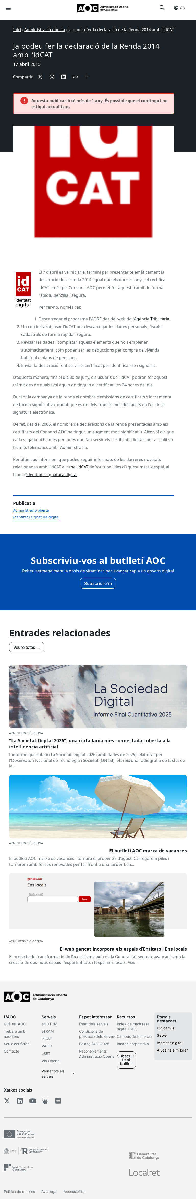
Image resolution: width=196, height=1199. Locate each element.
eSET (46, 1053)
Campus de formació (134, 1036)
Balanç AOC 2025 (94, 1044)
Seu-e (162, 1035)
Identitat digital (169, 1043)
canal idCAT (77, 467)
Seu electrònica (17, 1044)
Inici (17, 29)
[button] (8, 8)
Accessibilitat (75, 1191)
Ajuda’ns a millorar (172, 1050)
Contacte (11, 1051)
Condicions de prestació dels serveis (97, 1034)
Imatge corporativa (133, 1044)
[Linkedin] (20, 1101)
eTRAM (48, 1031)
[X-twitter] (7, 1101)
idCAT (47, 1038)
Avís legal (49, 1191)
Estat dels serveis (93, 1024)
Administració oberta (44, 29)
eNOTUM (49, 1024)
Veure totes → (26, 647)
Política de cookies (19, 1191)
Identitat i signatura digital (51, 474)
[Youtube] (32, 1101)
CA (182, 8)
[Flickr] (58, 1101)
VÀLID (47, 1046)
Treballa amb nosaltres (15, 1034)
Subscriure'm (98, 583)
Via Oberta (51, 1061)
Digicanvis (165, 1028)
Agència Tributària (151, 319)
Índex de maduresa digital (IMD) (133, 1026)
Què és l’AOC (15, 1024)
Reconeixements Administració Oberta (97, 1053)
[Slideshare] (45, 1101)
